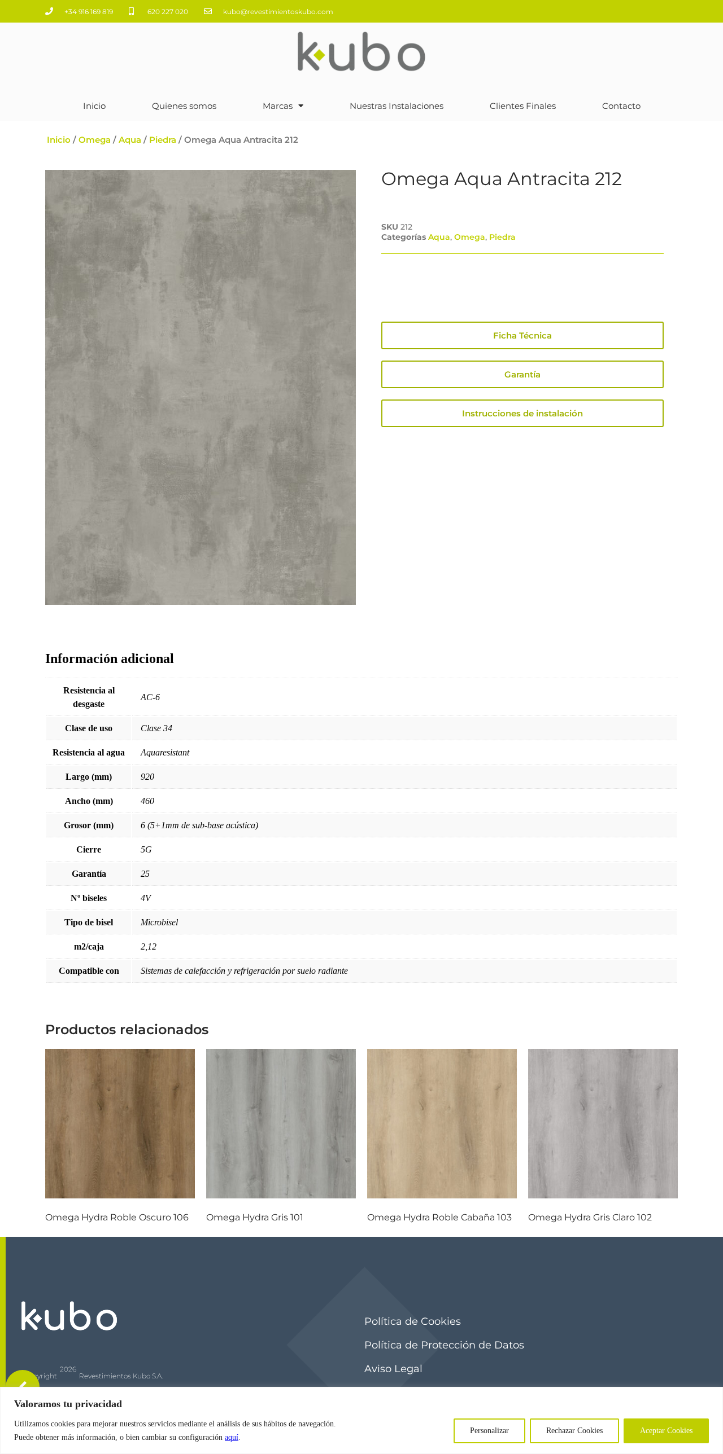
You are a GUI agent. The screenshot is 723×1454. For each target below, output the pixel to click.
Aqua (130, 140)
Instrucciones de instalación (522, 413)
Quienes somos (184, 105)
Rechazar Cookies (574, 1430)
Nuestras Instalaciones (396, 105)
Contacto (621, 105)
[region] (361, 1420)
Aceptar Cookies (666, 1430)
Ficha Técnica (522, 335)
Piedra (162, 140)
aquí (231, 1437)
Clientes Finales (523, 105)
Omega (95, 140)
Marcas (278, 105)
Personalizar (489, 1430)
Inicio (94, 105)
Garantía (522, 374)
